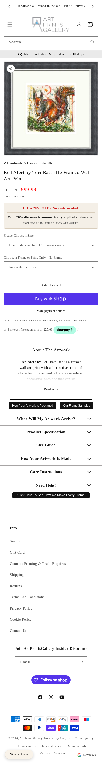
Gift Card (17, 552)
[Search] (92, 42)
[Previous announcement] (9, 6)
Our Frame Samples (76, 405)
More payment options (51, 311)
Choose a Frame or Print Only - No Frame (33, 257)
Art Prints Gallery (31, 738)
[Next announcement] (92, 6)
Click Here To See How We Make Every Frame (51, 495)
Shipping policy (78, 745)
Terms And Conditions (27, 597)
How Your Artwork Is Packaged (32, 405)
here (83, 320)
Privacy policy (27, 745)
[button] (9, 24)
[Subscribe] (81, 662)
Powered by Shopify (57, 738)
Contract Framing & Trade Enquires (38, 564)
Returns (16, 586)
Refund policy (84, 738)
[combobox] (51, 42)
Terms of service (52, 745)
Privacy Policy (21, 608)
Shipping (17, 575)
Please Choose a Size (19, 235)
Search (15, 541)
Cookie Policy (21, 619)
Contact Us (18, 631)
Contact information (53, 753)
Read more (51, 389)
